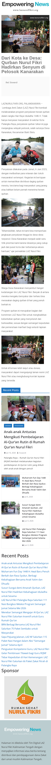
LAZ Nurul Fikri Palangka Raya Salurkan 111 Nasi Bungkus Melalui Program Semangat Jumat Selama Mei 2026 (34, 535)
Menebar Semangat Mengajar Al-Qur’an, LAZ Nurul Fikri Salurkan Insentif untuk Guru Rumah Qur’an (24, 616)
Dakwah (8, 426)
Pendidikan (19, 426)
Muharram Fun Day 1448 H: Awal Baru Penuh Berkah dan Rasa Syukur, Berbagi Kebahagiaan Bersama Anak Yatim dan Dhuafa (34, 485)
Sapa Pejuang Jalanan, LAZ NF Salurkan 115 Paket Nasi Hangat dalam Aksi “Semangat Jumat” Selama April (24, 641)
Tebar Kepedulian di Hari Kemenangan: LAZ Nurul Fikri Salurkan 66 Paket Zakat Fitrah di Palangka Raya (24, 661)
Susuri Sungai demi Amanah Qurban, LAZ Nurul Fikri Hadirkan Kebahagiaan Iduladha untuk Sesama (33, 510)
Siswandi (22, 453)
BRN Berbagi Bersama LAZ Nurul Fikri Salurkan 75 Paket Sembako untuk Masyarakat (21, 628)
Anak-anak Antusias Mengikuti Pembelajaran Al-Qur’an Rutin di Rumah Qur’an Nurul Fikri (24, 439)
